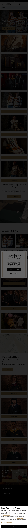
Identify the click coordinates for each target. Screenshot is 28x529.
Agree (14, 526)
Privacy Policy (20, 518)
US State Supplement (6, 522)
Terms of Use (6, 515)
